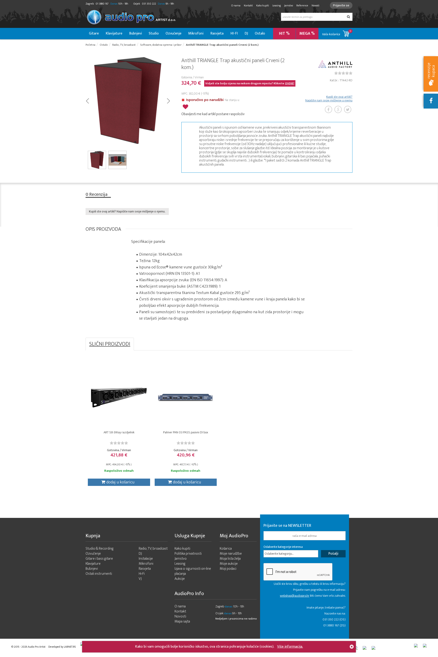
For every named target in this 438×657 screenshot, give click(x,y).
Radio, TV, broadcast (153, 549)
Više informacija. (290, 647)
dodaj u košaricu (120, 482)
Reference (302, 5)
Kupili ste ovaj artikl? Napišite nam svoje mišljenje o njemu (328, 98)
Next (168, 100)
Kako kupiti (262, 5)
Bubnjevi (135, 33)
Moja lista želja (230, 559)
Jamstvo (288, 5)
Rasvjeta (217, 33)
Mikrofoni (195, 33)
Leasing (276, 5)
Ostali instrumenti (99, 574)
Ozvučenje (173, 33)
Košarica (226, 549)
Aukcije (180, 579)
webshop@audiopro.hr (294, 595)
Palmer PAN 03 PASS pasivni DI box (185, 432)
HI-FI (234, 33)
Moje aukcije (229, 564)
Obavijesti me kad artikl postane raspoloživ (213, 114)
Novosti (315, 5)
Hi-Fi (142, 574)
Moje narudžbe (231, 554)
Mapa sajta (182, 621)
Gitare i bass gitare (99, 559)
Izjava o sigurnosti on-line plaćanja (193, 571)
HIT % (284, 33)
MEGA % (307, 33)
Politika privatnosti (188, 554)
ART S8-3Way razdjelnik (119, 432)
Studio (154, 33)
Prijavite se (341, 5)
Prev (87, 100)
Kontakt (248, 5)
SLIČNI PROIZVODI (109, 344)
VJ (140, 579)
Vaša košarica (336, 33)
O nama (235, 5)
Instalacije (146, 559)
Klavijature (114, 33)
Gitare (94, 33)
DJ (246, 33)
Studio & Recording (100, 549)
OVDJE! (289, 83)
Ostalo (260, 33)
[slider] (343, 73)
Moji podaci (228, 569)
